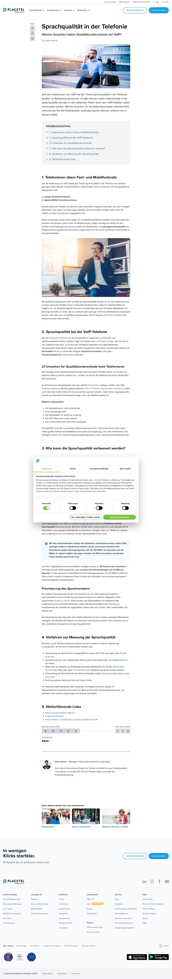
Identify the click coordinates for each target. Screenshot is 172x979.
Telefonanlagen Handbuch (126, 908)
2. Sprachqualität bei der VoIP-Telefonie (71, 138)
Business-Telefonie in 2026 (115, 826)
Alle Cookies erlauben (119, 517)
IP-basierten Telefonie (58, 337)
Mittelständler (36, 908)
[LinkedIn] (144, 881)
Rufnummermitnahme (124, 923)
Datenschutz (47, 973)
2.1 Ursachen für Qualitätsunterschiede (70, 143)
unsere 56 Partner (50, 480)
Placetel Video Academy (153, 904)
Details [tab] (73, 469)
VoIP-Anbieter (48, 826)
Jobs (89, 904)
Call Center (8, 908)
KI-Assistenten (9, 923)
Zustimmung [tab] (46, 469)
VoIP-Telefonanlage (104, 341)
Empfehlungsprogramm (124, 927)
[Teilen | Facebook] (32, 28)
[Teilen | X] (32, 33)
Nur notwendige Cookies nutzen (85, 517)
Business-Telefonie (88, 946)
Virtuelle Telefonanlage (51, 946)
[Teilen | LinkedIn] (32, 38)
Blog (117, 899)
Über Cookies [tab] (125, 469)
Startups (34, 899)
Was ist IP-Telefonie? (81, 826)
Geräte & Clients (65, 923)
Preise (61, 899)
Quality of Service (62, 600)
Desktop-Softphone (50, 388)
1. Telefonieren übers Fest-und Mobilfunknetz (74, 132)
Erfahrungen (92, 913)
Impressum (75, 973)
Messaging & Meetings (12, 904)
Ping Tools (50, 676)
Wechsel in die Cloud (123, 918)
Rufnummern (64, 918)
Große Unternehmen (39, 913)
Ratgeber (119, 904)
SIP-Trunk (7, 918)
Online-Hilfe (148, 899)
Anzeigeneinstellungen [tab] (99, 469)
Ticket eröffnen (149, 908)
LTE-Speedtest (79, 670)
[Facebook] (159, 881)
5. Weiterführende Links (62, 159)
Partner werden (93, 932)
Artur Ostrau (52, 40)
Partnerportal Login (95, 927)
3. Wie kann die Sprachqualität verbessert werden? (77, 148)
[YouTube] (167, 881)
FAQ (144, 923)
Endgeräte (63, 913)
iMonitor (124, 660)
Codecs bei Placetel (54, 716)
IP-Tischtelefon (92, 385)
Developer (63, 927)
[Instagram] (152, 881)
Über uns (90, 899)
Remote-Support (149, 913)
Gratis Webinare (121, 913)
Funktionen (63, 904)
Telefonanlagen (21, 946)
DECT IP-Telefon (92, 388)
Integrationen (64, 908)
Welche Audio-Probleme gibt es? (60, 712)
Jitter (104, 431)
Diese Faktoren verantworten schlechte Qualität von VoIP (71, 719)
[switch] (73, 508)
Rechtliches (62, 973)
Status (145, 918)
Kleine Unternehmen (39, 904)
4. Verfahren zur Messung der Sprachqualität (73, 154)
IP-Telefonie (35, 946)
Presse (89, 908)
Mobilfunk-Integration (12, 913)
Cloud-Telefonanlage (11, 899)
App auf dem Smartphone (113, 388)
